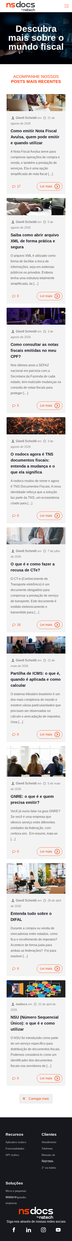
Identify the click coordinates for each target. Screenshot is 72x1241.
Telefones (47, 1148)
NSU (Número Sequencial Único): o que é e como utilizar (35, 1023)
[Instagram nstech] (43, 1230)
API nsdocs (12, 1154)
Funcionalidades (15, 1148)
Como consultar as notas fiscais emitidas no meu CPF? (34, 350)
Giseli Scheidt (26, 117)
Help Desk (48, 1161)
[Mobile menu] (66, 6)
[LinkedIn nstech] (28, 1230)
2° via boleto (49, 1167)
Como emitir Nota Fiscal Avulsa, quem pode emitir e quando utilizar (35, 137)
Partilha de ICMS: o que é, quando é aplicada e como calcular (36, 679)
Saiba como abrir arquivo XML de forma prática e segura (35, 241)
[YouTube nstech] (58, 1230)
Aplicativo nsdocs (16, 1142)
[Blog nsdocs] (20, 6)
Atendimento (49, 1142)
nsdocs (21, 1004)
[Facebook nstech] (13, 1230)
